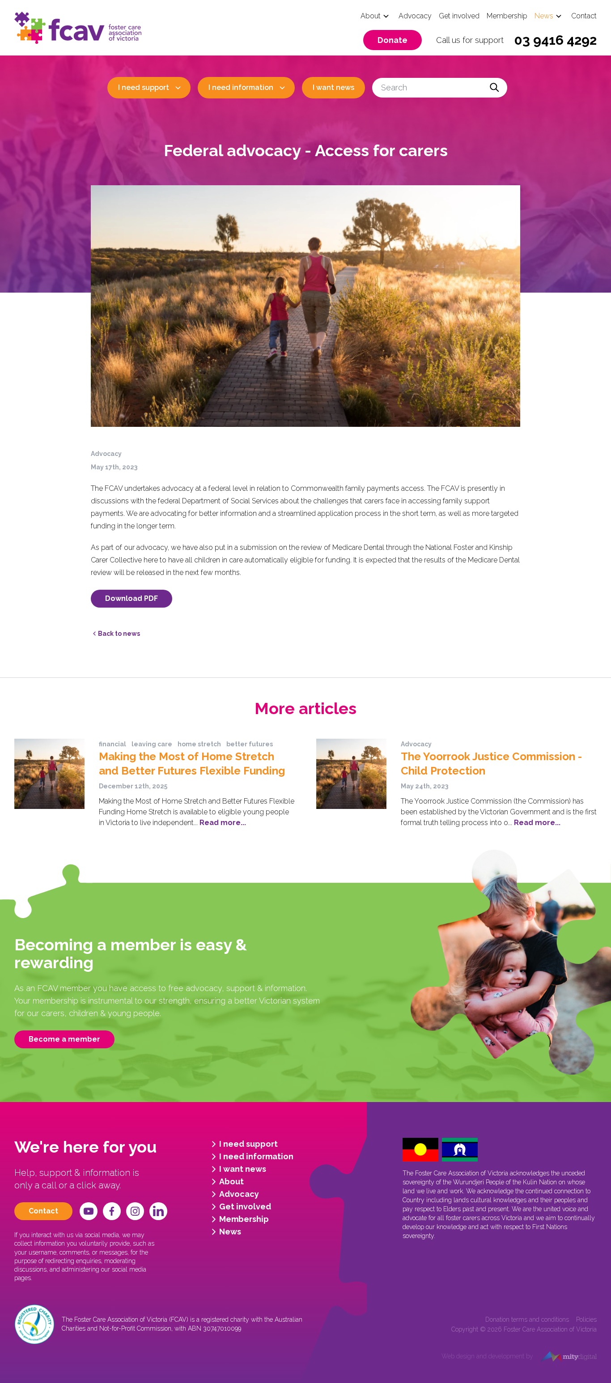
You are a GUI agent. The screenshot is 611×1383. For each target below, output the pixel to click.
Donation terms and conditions (527, 1319)
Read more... (222, 822)
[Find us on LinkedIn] (158, 1211)
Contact (584, 16)
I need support (143, 87)
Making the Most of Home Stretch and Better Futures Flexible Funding (192, 763)
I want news (333, 87)
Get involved (459, 16)
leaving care (152, 744)
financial (112, 744)
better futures (249, 744)
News (544, 16)
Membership (507, 16)
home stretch (199, 744)
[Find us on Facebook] (112, 1211)
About (371, 16)
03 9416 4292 (555, 40)
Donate (392, 40)
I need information (240, 87)
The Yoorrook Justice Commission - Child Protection (491, 763)
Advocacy (415, 16)
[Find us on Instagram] (135, 1211)
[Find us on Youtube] (89, 1211)
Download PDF (131, 598)
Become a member (64, 1039)
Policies (586, 1319)
